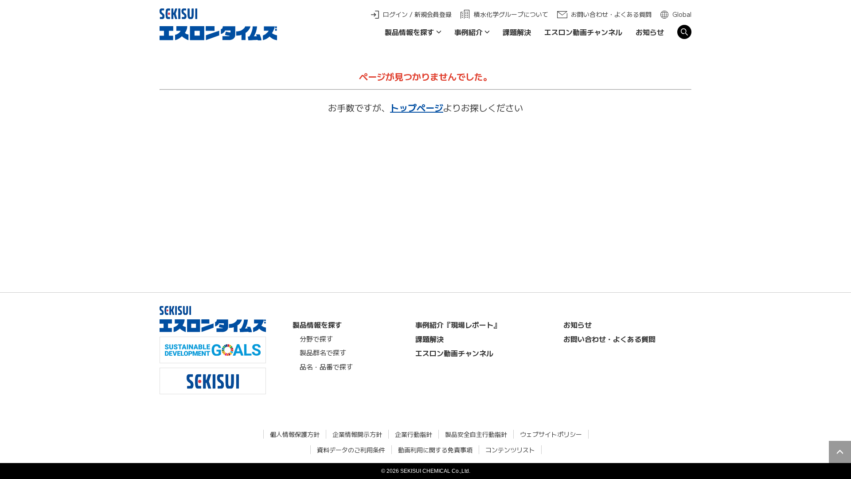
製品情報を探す (409, 32)
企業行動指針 (413, 434)
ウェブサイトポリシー (551, 434)
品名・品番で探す (326, 366)
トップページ (416, 107)
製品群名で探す (323, 352)
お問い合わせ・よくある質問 (611, 14)
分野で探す (316, 338)
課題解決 (517, 32)
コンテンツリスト (510, 449)
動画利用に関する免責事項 (435, 449)
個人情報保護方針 (295, 434)
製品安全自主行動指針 (476, 434)
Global (681, 14)
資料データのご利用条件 (351, 449)
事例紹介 (468, 32)
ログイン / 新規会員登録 (417, 14)
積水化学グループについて (511, 14)
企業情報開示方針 (357, 434)
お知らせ (650, 32)
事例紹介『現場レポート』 (457, 324)
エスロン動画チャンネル (583, 32)
